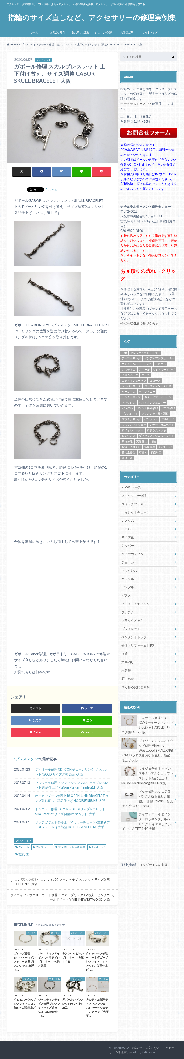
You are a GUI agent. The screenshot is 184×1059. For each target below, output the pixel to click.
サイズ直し (129, 537)
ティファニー (147, 391)
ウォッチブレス (132, 504)
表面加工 (23, 854)
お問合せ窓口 (57, 32)
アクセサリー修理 (134, 495)
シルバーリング (131, 386)
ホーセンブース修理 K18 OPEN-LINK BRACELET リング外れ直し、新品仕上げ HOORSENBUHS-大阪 (72, 798)
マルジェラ (168, 419)
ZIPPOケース (131, 487)
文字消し (127, 662)
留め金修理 (128, 452)
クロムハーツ (130, 375)
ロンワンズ (128, 435)
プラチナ (127, 612)
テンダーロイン (131, 397)
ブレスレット (26, 759)
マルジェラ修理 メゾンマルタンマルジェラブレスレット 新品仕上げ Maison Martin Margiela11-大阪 (71, 785)
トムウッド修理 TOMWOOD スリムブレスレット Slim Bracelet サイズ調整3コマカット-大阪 (70, 811)
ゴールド (127, 529)
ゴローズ (155, 380)
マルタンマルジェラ (134, 424)
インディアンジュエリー (159, 358)
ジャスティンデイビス (157, 386)
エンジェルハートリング (136, 364)
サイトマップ (149, 32)
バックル (127, 579)
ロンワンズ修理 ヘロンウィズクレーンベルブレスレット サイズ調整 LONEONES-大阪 (62, 882)
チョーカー (129, 562)
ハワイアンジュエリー (152, 402)
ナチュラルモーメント (136, 104)
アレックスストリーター (145, 353)
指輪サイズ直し (131, 447)
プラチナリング (131, 419)
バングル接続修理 (147, 408)
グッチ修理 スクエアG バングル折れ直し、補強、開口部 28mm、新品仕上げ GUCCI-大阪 (147, 798)
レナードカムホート (162, 424)
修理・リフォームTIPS (137, 645)
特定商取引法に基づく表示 (139, 323)
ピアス (126, 595)
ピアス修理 (168, 408)
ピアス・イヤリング (135, 604)
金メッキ (127, 458)
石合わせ (127, 679)
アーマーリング (131, 358)
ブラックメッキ (132, 620)
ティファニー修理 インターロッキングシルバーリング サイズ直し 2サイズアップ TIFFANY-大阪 (147, 821)
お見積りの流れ (80, 32)
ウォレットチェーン (135, 512)
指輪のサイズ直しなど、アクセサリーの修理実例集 (92, 17)
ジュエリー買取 (103, 32)
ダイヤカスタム (132, 554)
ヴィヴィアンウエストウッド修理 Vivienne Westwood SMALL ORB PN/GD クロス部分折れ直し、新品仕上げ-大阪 (147, 750)
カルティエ (128, 369)
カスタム (160, 364)
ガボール (23, 847)
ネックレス (128, 402)
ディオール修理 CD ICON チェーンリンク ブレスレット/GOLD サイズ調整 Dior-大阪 (71, 771)
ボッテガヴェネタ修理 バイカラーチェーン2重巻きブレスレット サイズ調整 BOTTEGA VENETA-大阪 (72, 824)
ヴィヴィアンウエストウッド (156, 435)
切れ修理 (127, 441)
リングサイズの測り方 (155, 865)
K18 (124, 353)
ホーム (34, 32)
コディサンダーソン (134, 380)
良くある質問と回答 (135, 687)
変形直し (141, 441)
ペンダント (151, 419)
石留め (143, 452)
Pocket (51, 189)
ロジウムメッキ (156, 430)
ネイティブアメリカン (157, 397)
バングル (127, 408)
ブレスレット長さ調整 (71, 847)
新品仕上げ (98, 847)
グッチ (146, 375)
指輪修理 (149, 447)
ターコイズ (128, 391)
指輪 (153, 441)
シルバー (127, 545)
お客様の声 (126, 32)
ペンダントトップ (134, 637)
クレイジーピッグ (164, 369)
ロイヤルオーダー (132, 430)
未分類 (126, 670)
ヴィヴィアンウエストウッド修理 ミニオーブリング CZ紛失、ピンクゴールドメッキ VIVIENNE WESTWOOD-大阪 (60, 897)
